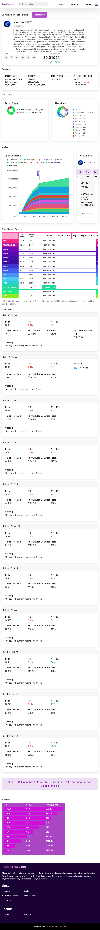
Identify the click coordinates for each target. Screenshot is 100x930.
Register (75, 4)
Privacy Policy (30, 895)
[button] (29, 110)
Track (39, 15)
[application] (37, 188)
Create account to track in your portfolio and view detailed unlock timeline (50, 784)
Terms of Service (11, 895)
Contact (7, 900)
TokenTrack (62, 926)
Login (88, 4)
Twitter (7, 914)
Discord (27, 914)
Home (61, 4)
